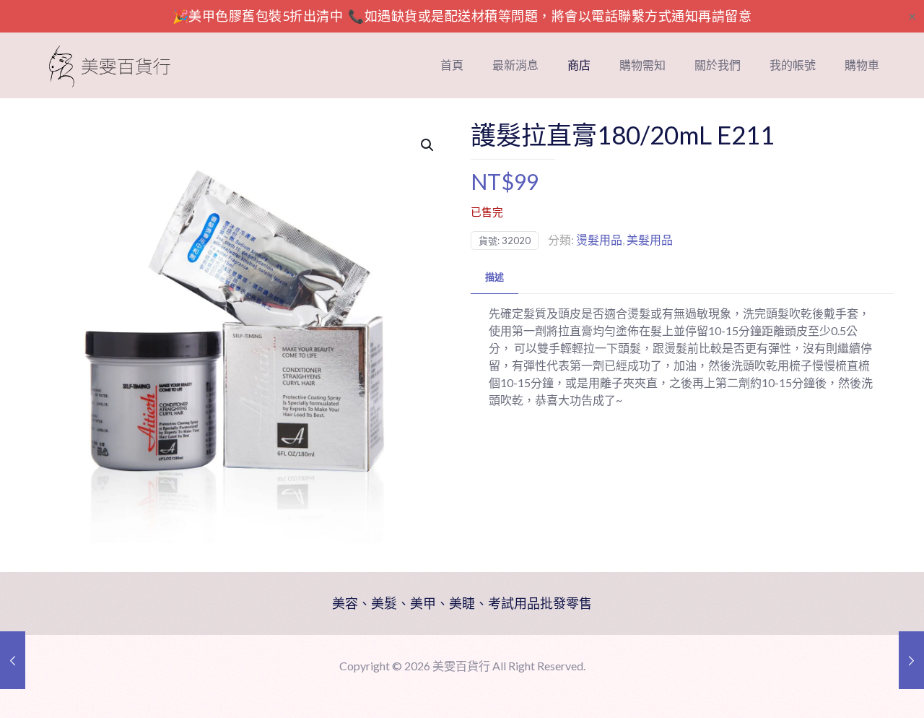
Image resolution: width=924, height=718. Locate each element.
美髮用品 (650, 239)
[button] (428, 145)
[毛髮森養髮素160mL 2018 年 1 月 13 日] (12, 660)
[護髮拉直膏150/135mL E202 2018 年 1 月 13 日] (911, 660)
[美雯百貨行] (110, 65)
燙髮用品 (599, 239)
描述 (494, 276)
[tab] (494, 277)
